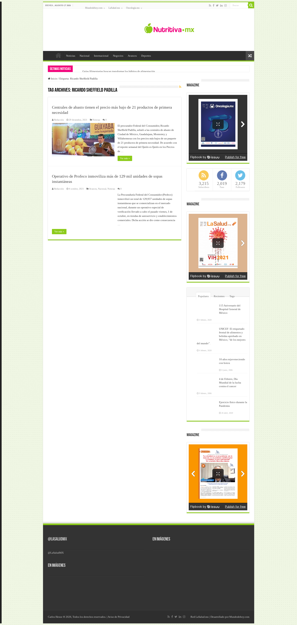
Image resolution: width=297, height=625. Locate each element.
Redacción (59, 120)
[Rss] (210, 5)
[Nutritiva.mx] (169, 28)
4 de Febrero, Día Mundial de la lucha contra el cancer (230, 382)
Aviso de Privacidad (119, 616)
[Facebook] (213, 5)
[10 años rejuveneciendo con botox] (207, 362)
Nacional (85, 55)
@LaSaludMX (57, 539)
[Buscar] (251, 5)
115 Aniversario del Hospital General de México (230, 309)
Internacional (101, 55)
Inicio (58, 55)
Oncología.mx (133, 7)
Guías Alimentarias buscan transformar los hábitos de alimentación (118, 71)
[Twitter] (217, 5)
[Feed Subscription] (180, 87)
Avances (132, 55)
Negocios (118, 55)
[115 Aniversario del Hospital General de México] (207, 308)
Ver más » (125, 158)
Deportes (146, 55)
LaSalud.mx (114, 7)
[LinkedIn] (221, 5)
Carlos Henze (55, 616)
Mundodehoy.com (93, 7)
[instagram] (225, 5)
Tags (232, 296)
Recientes (219, 296)
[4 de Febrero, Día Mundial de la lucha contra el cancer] (207, 381)
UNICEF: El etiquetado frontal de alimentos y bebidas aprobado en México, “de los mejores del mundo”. (221, 336)
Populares (203, 296)
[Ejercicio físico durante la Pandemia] (207, 405)
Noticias (70, 55)
